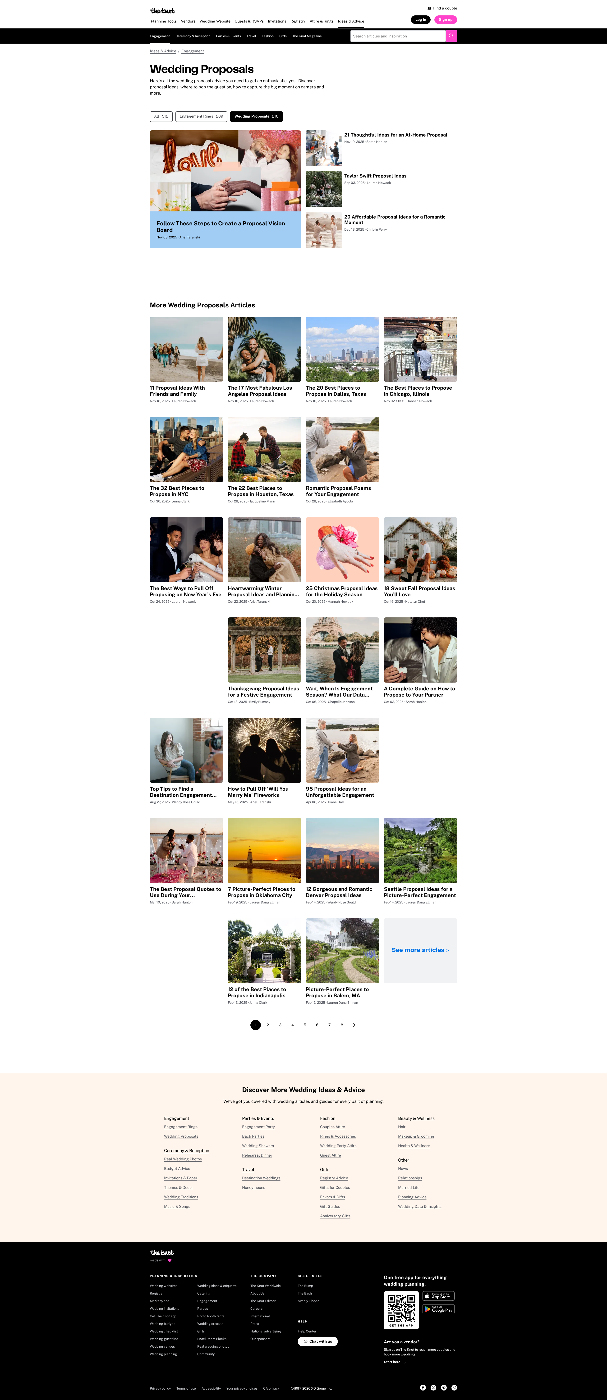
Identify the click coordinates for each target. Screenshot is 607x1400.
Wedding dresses (210, 1324)
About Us (257, 1293)
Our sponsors (260, 1339)
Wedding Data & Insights (419, 1206)
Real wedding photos (213, 1346)
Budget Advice (177, 1168)
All (161, 116)
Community (206, 1354)
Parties (202, 1308)
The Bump (305, 1286)
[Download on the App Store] (439, 1296)
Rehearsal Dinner (257, 1155)
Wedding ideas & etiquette (217, 1286)
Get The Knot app (163, 1316)
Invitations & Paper (180, 1178)
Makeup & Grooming (416, 1136)
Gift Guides (330, 1206)
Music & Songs (177, 1206)
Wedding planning (163, 1354)
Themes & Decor (178, 1187)
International (260, 1316)
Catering (204, 1293)
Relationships (410, 1178)
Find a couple (445, 8)
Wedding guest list (164, 1339)
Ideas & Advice (163, 51)
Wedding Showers (258, 1146)
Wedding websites (163, 1286)
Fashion (268, 36)
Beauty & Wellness (416, 1118)
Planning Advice (412, 1197)
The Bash (305, 1293)
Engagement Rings (201, 116)
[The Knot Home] (162, 11)
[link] (423, 1388)
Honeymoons (253, 1187)
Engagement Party (258, 1127)
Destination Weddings (261, 1178)
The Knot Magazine (307, 36)
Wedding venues (162, 1346)
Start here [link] (392, 1362)
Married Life (408, 1187)
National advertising (265, 1331)
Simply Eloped (308, 1301)
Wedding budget (162, 1324)
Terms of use (186, 1388)
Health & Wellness (414, 1146)
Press (254, 1324)
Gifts (283, 36)
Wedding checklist (164, 1331)
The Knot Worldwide (265, 1286)
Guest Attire (330, 1155)
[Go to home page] (162, 1254)
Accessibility (211, 1388)
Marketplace (159, 1301)
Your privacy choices (242, 1388)
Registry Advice (334, 1178)
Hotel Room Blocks (211, 1339)
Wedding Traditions (181, 1197)
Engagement (160, 36)
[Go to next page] (354, 1025)
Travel (251, 36)
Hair (401, 1127)
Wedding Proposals (181, 1136)
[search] (451, 36)
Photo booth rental (211, 1316)
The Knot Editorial (263, 1301)
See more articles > (420, 950)
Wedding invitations (164, 1308)
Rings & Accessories (338, 1136)
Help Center (307, 1331)
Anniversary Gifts (335, 1216)
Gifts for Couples (335, 1187)
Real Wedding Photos (183, 1159)
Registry (156, 1293)
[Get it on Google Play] (439, 1309)
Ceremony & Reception (192, 36)
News (403, 1168)
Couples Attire (332, 1127)
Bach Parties (253, 1136)
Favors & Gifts (332, 1197)
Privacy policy (160, 1388)
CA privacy (271, 1388)
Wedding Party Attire (338, 1146)
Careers (256, 1308)
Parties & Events (228, 36)
